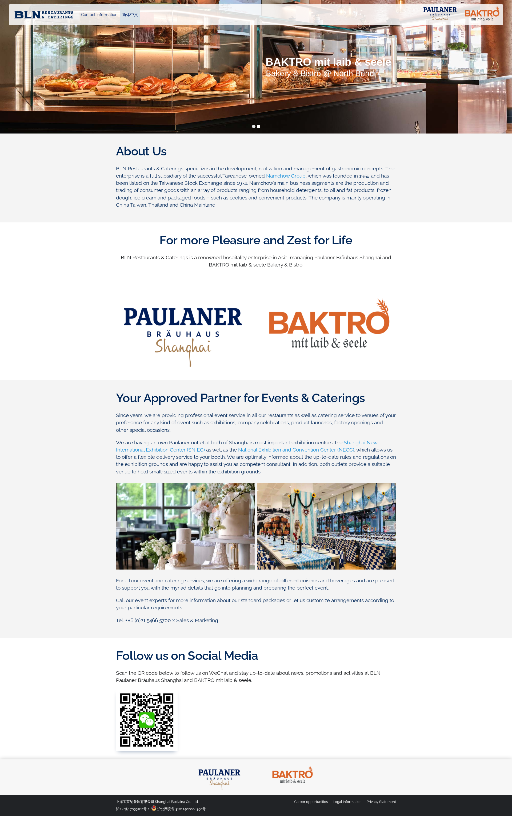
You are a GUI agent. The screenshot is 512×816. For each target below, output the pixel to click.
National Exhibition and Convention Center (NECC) (296, 450)
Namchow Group (286, 176)
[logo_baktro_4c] (292, 766)
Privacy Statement (381, 802)
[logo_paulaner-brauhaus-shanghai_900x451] (183, 293)
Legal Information (347, 802)
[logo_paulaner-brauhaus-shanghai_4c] (219, 766)
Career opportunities (311, 802)
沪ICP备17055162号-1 (133, 809)
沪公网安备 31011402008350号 (181, 809)
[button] (121, 526)
